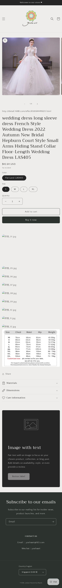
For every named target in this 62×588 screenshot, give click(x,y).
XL (33, 189)
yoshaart (27, 583)
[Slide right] (37, 104)
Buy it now (31, 220)
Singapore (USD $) (29, 572)
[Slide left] (24, 104)
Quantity (6, 196)
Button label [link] (18, 476)
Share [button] (8, 374)
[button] (3, 19)
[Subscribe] (53, 521)
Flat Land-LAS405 (14, 178)
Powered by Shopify (36, 583)
